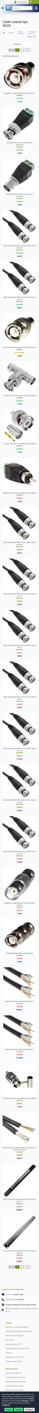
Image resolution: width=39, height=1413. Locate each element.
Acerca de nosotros (14, 1373)
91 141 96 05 (19, 1299)
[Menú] (2, 8)
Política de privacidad (14, 1386)
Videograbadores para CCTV (17, 1348)
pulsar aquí (18, 1294)
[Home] (4, 33)
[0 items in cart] (36, 8)
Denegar (18, 1409)
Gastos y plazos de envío (16, 1381)
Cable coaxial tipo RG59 (32, 32)
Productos (11, 33)
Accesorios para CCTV (14, 1357)
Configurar (29, 1409)
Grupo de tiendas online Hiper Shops (21, 1305)
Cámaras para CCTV (14, 1344)
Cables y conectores (21, 32)
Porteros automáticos (15, 1335)
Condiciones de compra (15, 1377)
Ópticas (9, 1353)
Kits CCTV (9, 1340)
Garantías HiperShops (15, 1390)
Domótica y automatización (17, 1327)
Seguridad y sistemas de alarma (19, 1331)
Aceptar (9, 1409)
